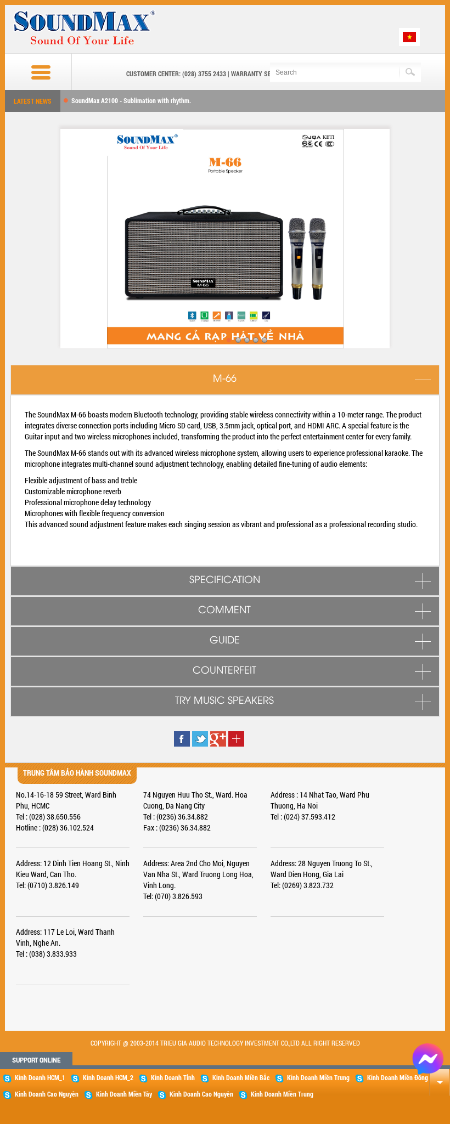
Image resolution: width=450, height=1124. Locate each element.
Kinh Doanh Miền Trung (318, 1077)
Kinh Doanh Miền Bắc (240, 1077)
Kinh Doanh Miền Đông (397, 1077)
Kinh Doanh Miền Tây (124, 1093)
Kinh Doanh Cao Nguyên (46, 1093)
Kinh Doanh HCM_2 (108, 1077)
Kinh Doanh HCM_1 (40, 1077)
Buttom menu (30, 72)
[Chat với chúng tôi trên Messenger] (428, 1058)
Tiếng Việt (409, 37)
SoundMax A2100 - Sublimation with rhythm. (131, 100)
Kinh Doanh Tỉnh (173, 1077)
